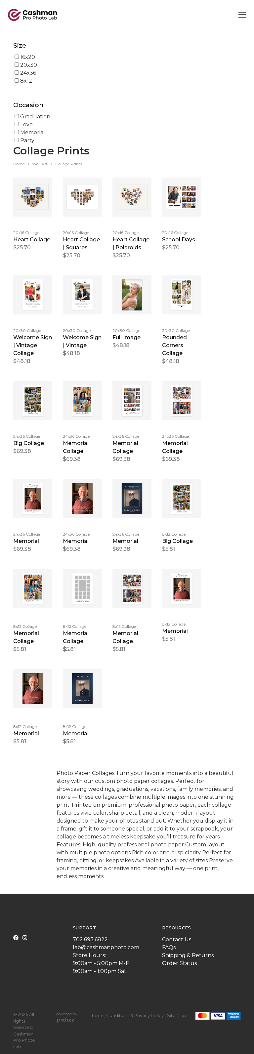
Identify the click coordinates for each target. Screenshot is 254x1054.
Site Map (176, 1015)
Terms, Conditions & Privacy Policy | (128, 1015)
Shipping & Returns (188, 955)
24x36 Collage (26, 436)
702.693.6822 (90, 939)
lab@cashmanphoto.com (106, 947)
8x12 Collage (174, 534)
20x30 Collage (27, 330)
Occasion (28, 105)
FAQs (169, 947)
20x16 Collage (26, 232)
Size (19, 45)
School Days (178, 239)
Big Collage (28, 443)
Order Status (179, 963)
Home (19, 163)
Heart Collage (31, 239)
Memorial (26, 541)
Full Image (126, 337)
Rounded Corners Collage (174, 345)
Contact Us (176, 939)
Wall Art (40, 163)
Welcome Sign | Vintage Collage (32, 345)
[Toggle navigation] (240, 14)
